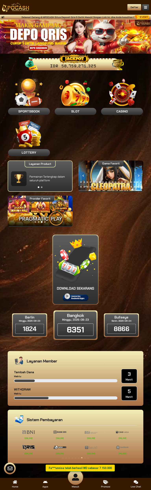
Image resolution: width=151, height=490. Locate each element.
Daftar (134, 7)
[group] (110, 176)
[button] (146, 36)
